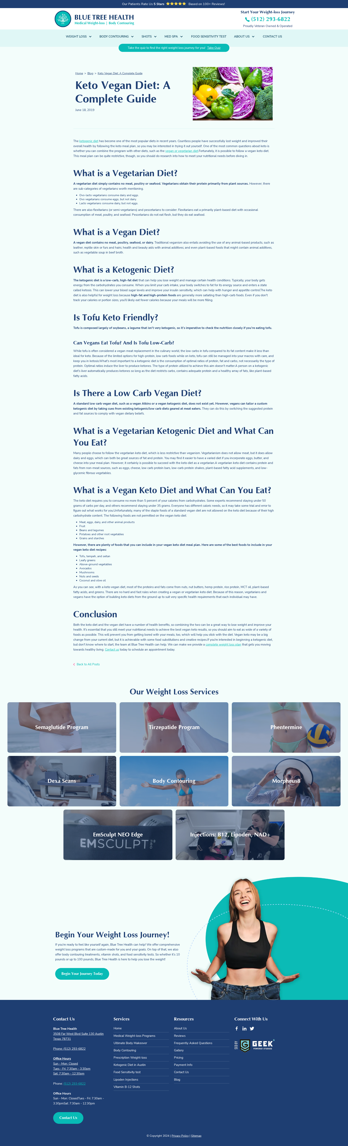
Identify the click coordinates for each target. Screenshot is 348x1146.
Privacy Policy (180, 1136)
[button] (79, 36)
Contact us (112, 649)
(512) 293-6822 (270, 19)
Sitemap (196, 1136)
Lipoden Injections (126, 1080)
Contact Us (272, 36)
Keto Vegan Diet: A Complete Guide (120, 73)
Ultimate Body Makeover (130, 1043)
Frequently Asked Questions (193, 1043)
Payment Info (183, 1065)
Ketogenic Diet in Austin (130, 1065)
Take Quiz (214, 48)
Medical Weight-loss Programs (134, 1036)
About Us (180, 1028)
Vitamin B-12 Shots (127, 1087)
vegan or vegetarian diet (181, 151)
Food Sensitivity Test (208, 36)
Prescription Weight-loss (130, 1058)
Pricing (178, 1058)
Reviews (179, 1036)
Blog (90, 73)
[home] (94, 19)
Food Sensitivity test (127, 1072)
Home (79, 73)
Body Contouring (125, 1050)
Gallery (179, 1050)
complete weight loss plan (223, 644)
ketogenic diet (88, 141)
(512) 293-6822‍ (74, 1083)
